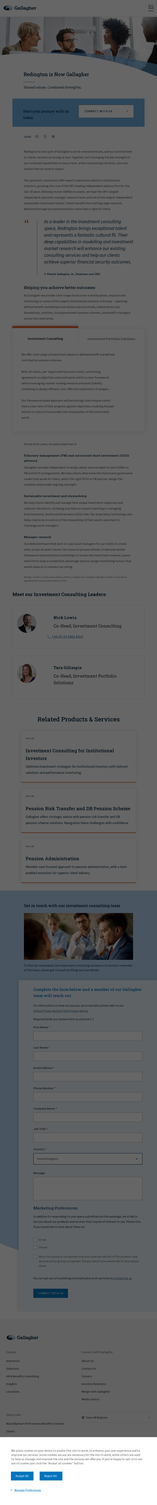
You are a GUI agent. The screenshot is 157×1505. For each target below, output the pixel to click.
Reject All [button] (50, 1476)
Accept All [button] (22, 1476)
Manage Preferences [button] (27, 1490)
